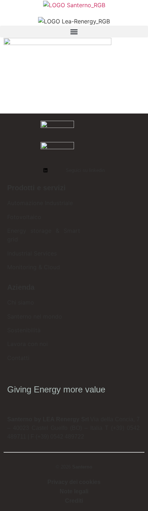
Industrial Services (32, 253)
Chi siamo (20, 302)
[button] (74, 31)
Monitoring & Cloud (33, 267)
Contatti (18, 357)
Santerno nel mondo (34, 316)
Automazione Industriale (40, 202)
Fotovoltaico (24, 217)
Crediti (74, 501)
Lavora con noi (27, 343)
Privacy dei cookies (74, 482)
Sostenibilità (24, 330)
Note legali (74, 491)
